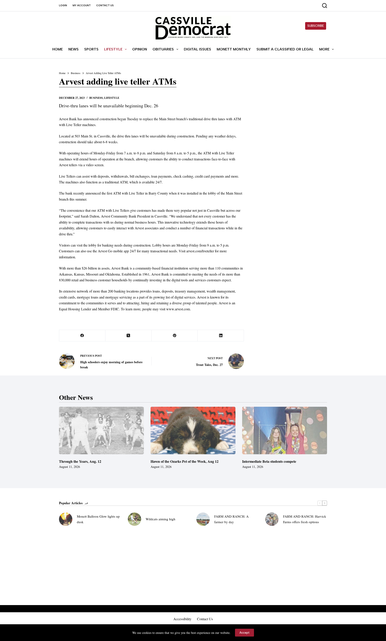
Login (63, 5)
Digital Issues (197, 49)
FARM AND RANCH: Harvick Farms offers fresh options (304, 519)
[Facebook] (82, 335)
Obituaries (163, 49)
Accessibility (182, 619)
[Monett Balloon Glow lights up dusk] (65, 519)
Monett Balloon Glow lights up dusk (98, 519)
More (324, 49)
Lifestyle (113, 49)
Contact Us (105, 5)
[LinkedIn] (221, 335)
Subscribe (315, 26)
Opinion (139, 49)
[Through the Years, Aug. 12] (101, 430)
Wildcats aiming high (160, 519)
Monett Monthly (234, 49)
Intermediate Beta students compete (269, 461)
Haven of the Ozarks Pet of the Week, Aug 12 (184, 461)
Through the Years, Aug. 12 (80, 461)
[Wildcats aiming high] (134, 519)
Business (96, 98)
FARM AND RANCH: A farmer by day (231, 519)
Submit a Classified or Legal (285, 49)
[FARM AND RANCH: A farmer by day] (203, 519)
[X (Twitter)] (128, 335)
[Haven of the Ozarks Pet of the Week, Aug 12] (193, 430)
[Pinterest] (175, 335)
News (73, 49)
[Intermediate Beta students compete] (284, 430)
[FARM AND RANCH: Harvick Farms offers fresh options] (272, 519)
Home (57, 49)
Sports (91, 49)
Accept (244, 632)
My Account (82, 5)
